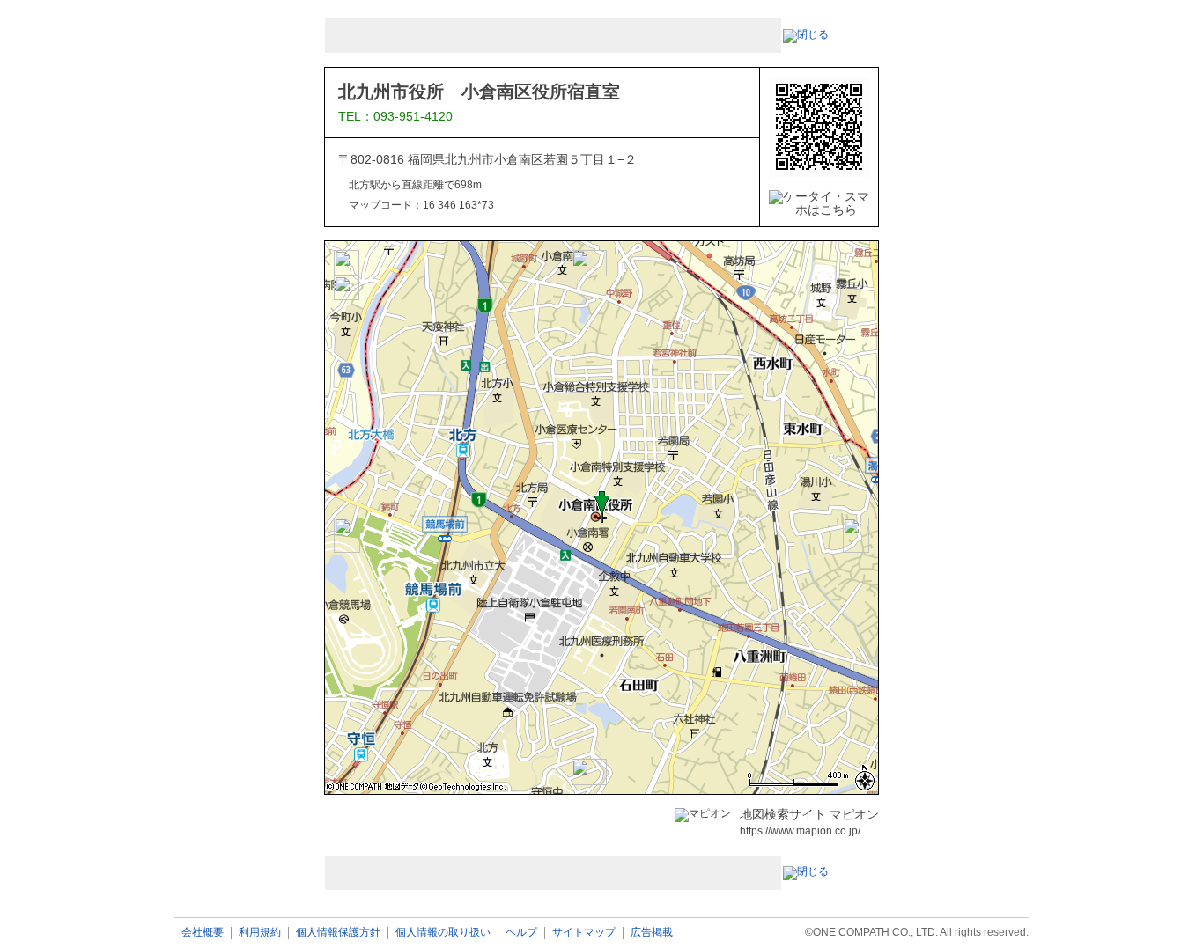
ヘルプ (521, 932)
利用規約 (260, 932)
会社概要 (202, 932)
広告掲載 (652, 932)
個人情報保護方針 (338, 932)
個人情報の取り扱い (443, 932)
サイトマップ (584, 932)
